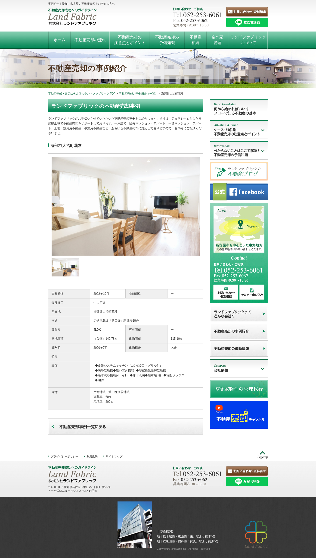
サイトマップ (114, 456)
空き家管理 (217, 40)
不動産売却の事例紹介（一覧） (138, 93)
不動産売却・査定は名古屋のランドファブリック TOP (81, 93)
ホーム (59, 40)
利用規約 (92, 456)
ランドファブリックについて (248, 40)
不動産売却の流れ (90, 40)
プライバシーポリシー (64, 456)
